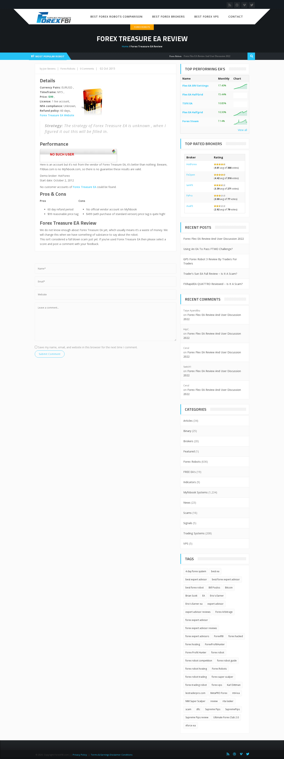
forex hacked (236, 636)
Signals (187, 523)
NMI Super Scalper (195, 701)
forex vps (217, 685)
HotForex (191, 164)
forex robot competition (198, 660)
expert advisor (215, 603)
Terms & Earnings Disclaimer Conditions (112, 754)
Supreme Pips (212, 709)
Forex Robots (142, 26)
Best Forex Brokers (168, 16)
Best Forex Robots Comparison (116, 16)
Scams (187, 513)
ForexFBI (219, 636)
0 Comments (87, 68)
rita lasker (228, 701)
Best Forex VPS (206, 16)
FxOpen (190, 174)
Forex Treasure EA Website (57, 115)
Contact (235, 16)
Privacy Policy (80, 754)
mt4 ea (236, 693)
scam (188, 709)
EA (203, 595)
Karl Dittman (234, 685)
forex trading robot (196, 685)
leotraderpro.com (195, 693)
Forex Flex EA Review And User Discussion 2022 (197, 56)
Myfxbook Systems (195, 492)
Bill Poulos (214, 587)
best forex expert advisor (226, 579)
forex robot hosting (196, 668)
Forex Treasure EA (84, 187)
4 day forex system (195, 571)
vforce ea (190, 725)
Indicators (189, 482)
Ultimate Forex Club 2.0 (226, 717)
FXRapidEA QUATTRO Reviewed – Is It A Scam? (213, 284)
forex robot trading (196, 676)
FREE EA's (189, 472)
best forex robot (194, 587)
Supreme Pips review (196, 717)
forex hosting (192, 644)
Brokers (188, 441)
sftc (198, 709)
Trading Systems (194, 533)
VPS (185, 543)
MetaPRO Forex (218, 693)
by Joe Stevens (47, 68)
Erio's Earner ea (193, 603)
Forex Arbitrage (224, 612)
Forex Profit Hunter (195, 652)
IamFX (189, 185)
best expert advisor (196, 579)
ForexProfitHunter (215, 644)
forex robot (217, 652)
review (214, 701)
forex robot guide (227, 660)
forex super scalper (222, 676)
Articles (188, 420)
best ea (215, 571)
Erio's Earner (217, 595)
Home (125, 46)
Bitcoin (229, 587)
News (186, 502)
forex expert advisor (196, 620)
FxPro (189, 195)
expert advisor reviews (197, 612)
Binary (187, 431)
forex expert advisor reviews (201, 628)
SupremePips (232, 709)
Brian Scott (191, 595)
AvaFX (189, 206)
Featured (189, 451)
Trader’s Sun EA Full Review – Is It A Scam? (210, 273)
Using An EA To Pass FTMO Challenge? (208, 249)
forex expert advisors (197, 636)
